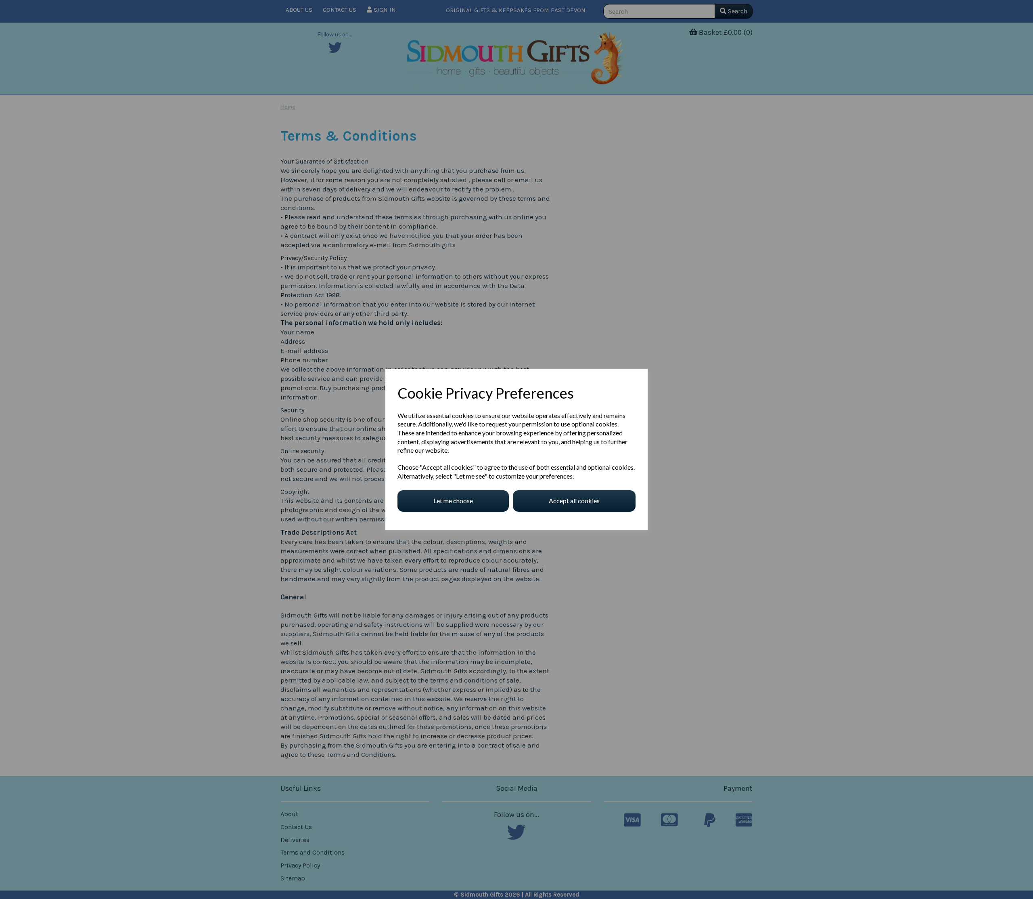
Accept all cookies (574, 500)
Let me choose (453, 500)
